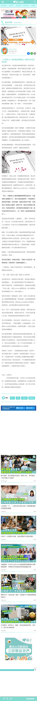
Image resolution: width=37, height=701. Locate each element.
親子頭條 (20, 408)
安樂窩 (33, 5)
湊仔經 (11, 5)
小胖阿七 (24, 398)
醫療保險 (31, 398)
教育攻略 (18, 5)
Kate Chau (17, 22)
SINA (18, 398)
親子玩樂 (25, 5)
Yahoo (12, 398)
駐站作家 (8, 23)
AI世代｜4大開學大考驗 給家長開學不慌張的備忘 (17, 536)
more (35, 481)
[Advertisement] (18, 432)
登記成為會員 (30, 699)
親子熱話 (3, 5)
